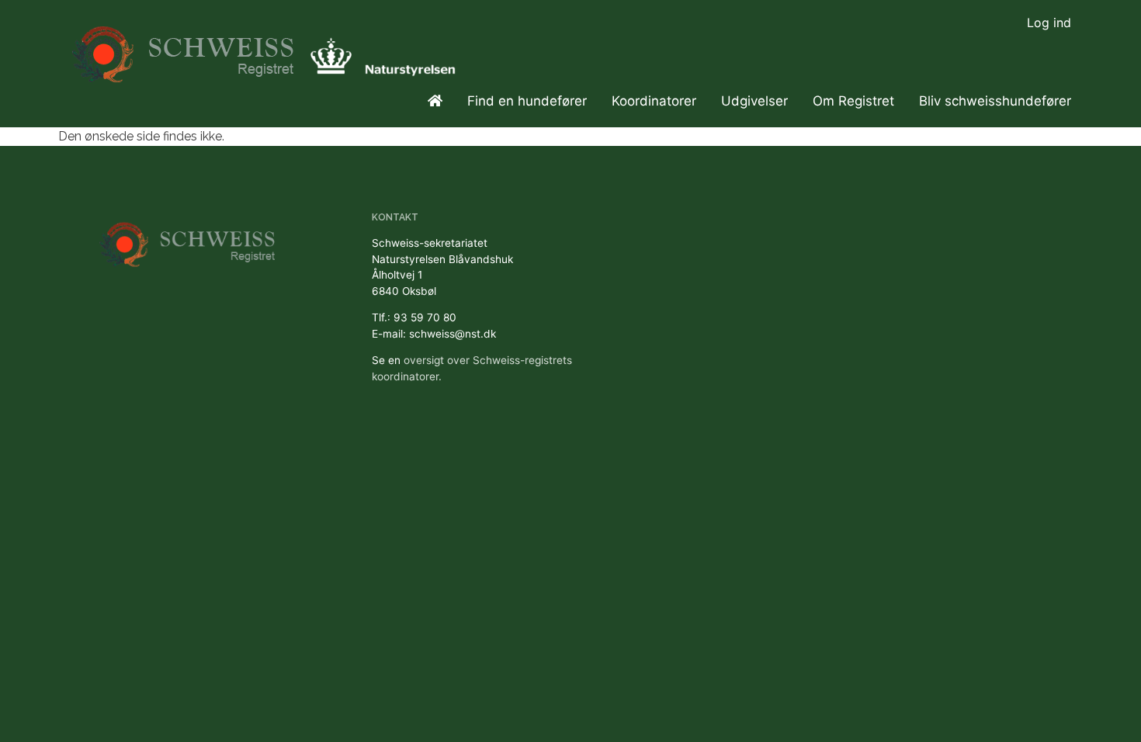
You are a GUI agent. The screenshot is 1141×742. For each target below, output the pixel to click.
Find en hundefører (527, 101)
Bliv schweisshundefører (995, 101)
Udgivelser (754, 101)
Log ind (1049, 22)
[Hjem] (185, 47)
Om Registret (853, 101)
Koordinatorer (654, 101)
